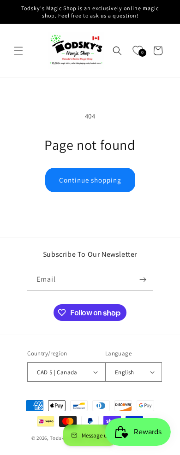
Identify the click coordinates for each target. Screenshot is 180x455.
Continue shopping (90, 180)
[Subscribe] (142, 279)
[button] (18, 51)
